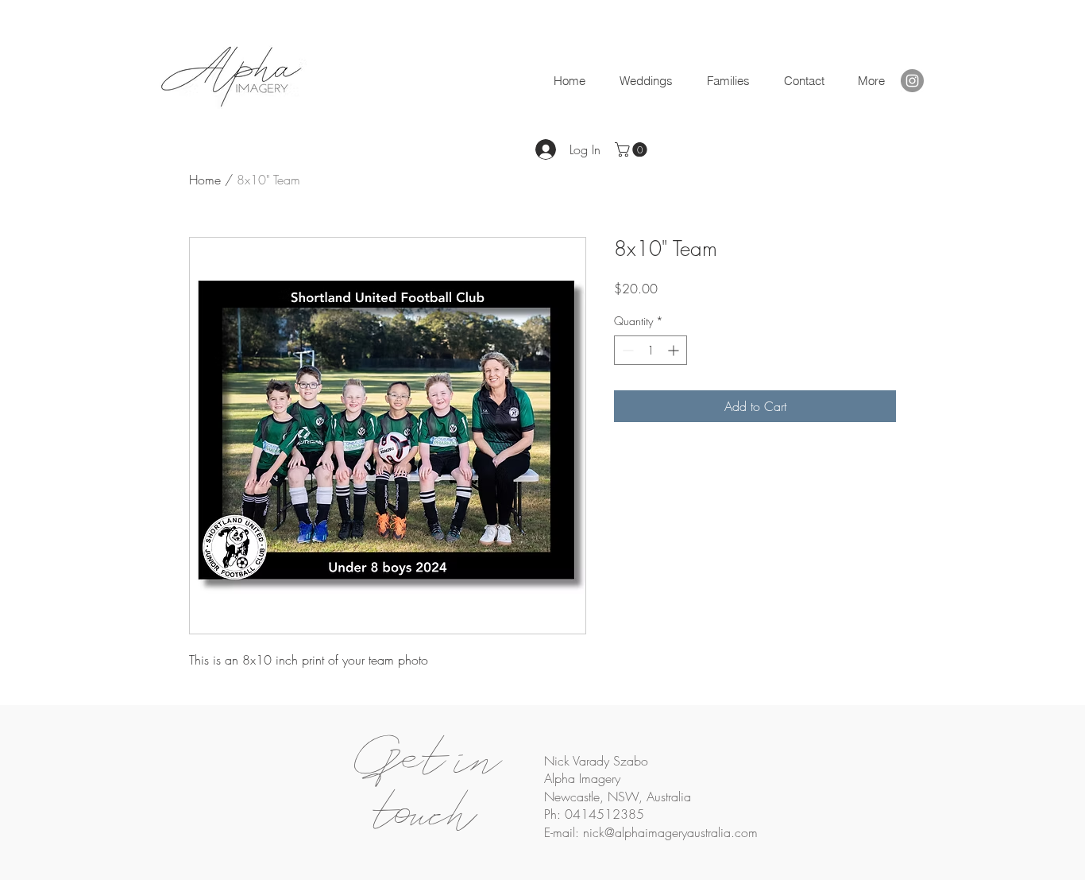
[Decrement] (626, 350)
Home (205, 179)
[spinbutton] (650, 350)
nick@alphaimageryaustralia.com (670, 832)
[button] (803, 81)
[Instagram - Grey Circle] (912, 80)
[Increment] (675, 350)
